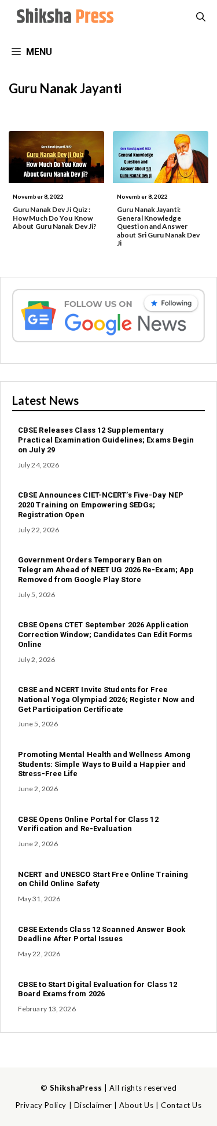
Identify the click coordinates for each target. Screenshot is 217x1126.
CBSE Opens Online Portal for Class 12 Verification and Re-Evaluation (88, 824)
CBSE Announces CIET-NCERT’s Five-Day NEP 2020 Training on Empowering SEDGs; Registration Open (100, 505)
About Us (136, 1105)
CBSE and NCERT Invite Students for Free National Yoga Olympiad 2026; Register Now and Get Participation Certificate (106, 699)
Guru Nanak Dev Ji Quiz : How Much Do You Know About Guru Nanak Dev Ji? (55, 218)
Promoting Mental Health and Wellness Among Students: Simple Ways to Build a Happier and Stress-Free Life (104, 764)
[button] (201, 17)
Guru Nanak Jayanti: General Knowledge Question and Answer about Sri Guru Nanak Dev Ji (158, 226)
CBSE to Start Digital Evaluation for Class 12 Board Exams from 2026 (98, 989)
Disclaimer (93, 1105)
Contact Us (181, 1105)
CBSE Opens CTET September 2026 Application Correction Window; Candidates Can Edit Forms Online (105, 634)
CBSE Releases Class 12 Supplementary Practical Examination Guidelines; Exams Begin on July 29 (106, 440)
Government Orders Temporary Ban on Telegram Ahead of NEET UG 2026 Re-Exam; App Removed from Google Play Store (106, 569)
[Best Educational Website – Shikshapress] (64, 17)
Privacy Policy (41, 1105)
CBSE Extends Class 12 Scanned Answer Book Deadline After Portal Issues (101, 934)
